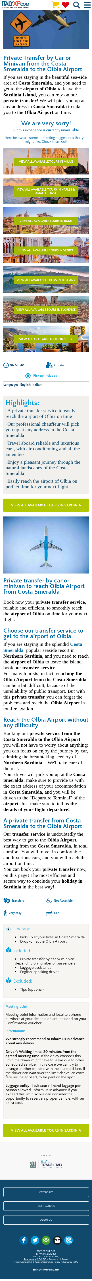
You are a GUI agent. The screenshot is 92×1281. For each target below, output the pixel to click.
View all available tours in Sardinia (46, 505)
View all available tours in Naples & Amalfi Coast (46, 191)
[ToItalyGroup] (46, 1168)
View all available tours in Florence (45, 310)
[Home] (15, 5)
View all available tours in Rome (45, 221)
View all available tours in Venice (46, 250)
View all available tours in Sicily (46, 339)
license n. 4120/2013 (35, 1259)
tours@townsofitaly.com (46, 1269)
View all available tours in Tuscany (46, 280)
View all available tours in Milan (46, 162)
